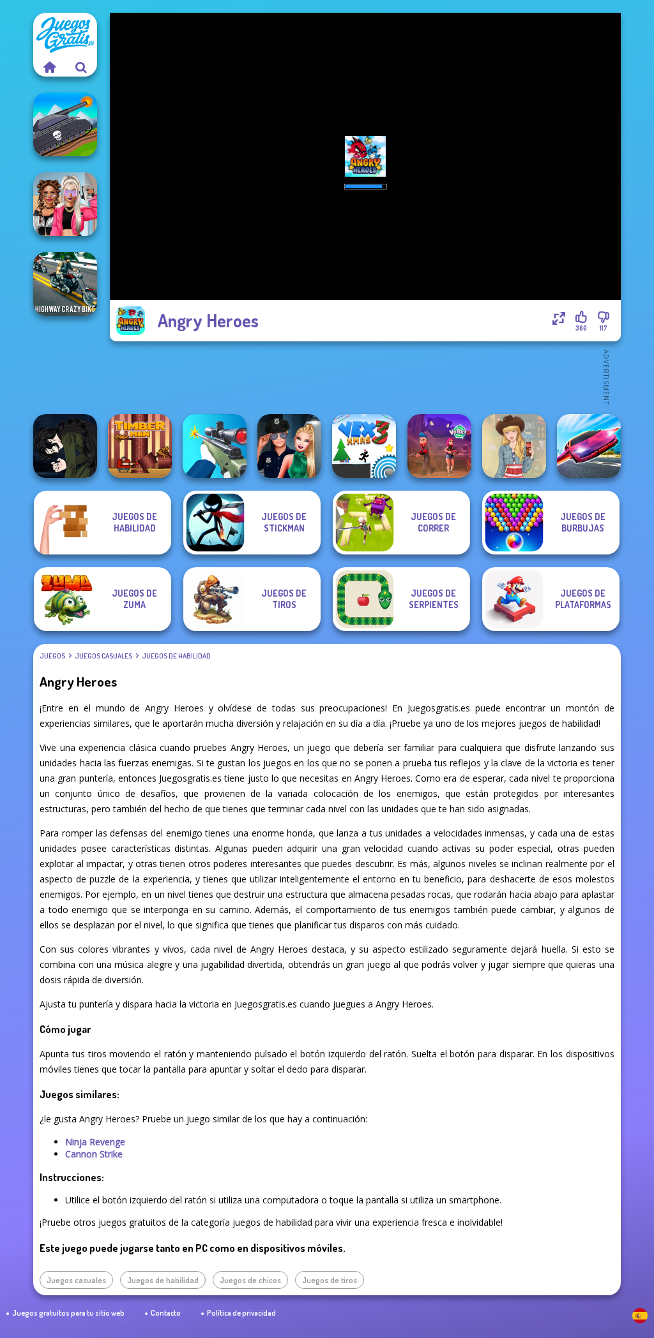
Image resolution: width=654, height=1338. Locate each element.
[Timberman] (140, 446)
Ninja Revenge (95, 1142)
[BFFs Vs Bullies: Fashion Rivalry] (65, 204)
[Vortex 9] (439, 446)
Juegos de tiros (329, 1280)
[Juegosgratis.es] (49, 67)
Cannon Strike (94, 1154)
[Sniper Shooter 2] (215, 446)
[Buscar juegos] (81, 67)
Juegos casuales (103, 655)
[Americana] (514, 446)
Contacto (166, 1313)
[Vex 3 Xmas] (364, 446)
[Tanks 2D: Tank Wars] (65, 124)
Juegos (52, 655)
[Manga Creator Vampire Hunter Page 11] (65, 446)
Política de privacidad (241, 1313)
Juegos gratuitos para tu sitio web (68, 1313)
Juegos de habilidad (176, 655)
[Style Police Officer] (289, 446)
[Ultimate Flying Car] (589, 446)
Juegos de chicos (250, 1280)
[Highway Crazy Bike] (65, 284)
